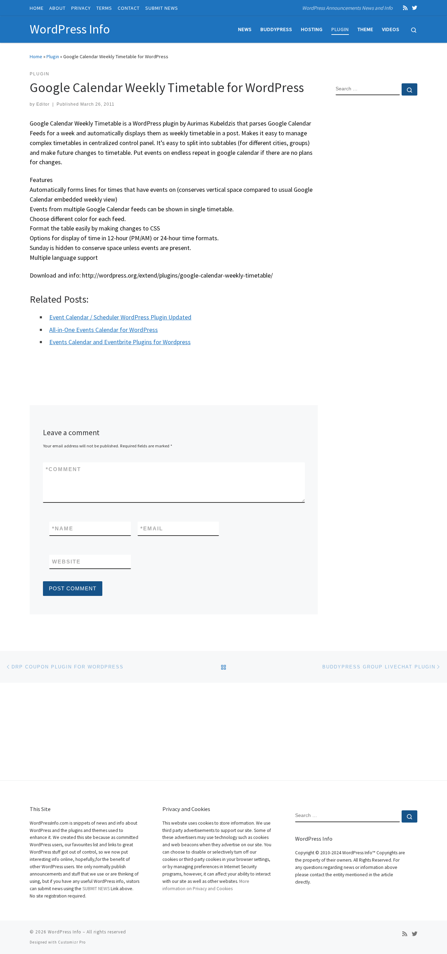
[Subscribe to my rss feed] (405, 8)
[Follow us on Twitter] (414, 8)
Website (66, 562)
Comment (63, 469)
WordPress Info (64, 932)
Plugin (52, 56)
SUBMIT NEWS (96, 889)
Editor (43, 104)
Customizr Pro (72, 942)
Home (36, 56)
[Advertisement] (376, 213)
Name (62, 528)
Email (151, 528)
